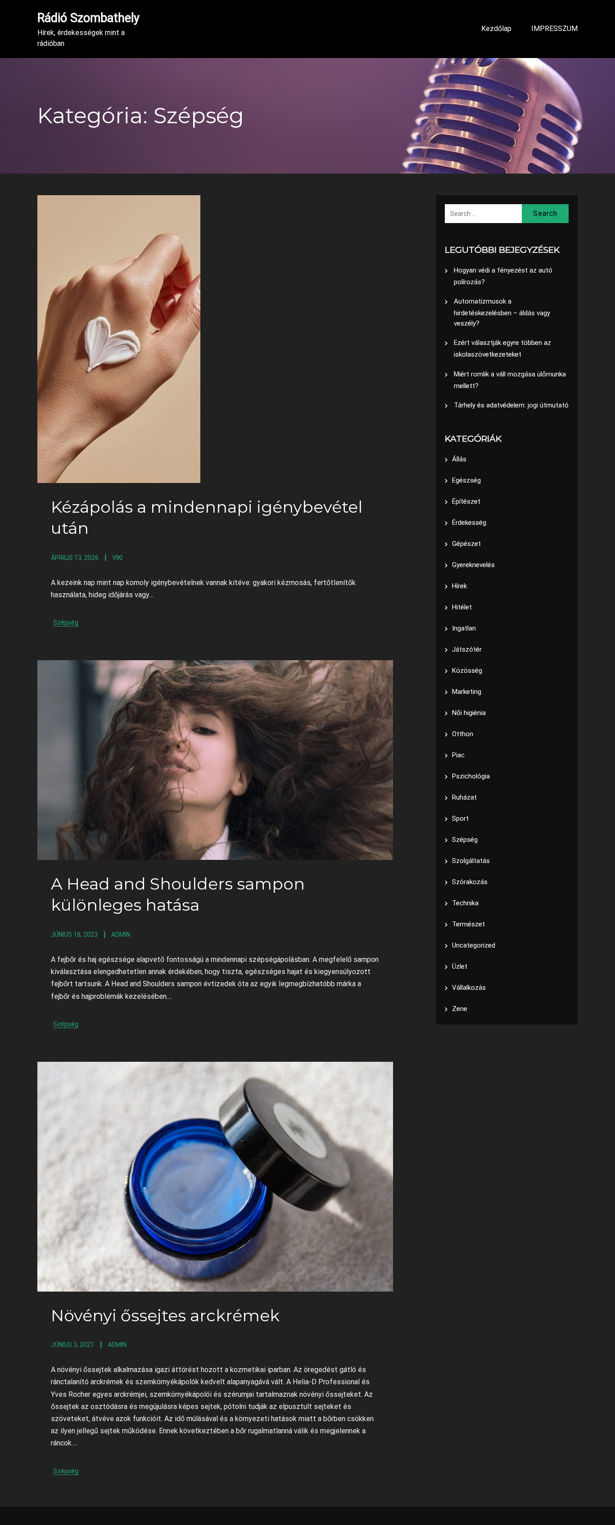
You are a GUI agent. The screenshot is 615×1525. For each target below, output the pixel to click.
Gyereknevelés (473, 565)
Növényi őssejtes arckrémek (165, 1315)
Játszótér (467, 649)
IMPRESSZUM (554, 28)
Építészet (466, 501)
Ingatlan (464, 628)
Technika (465, 903)
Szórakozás (470, 882)
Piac (458, 755)
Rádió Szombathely (88, 18)
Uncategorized (473, 945)
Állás (459, 459)
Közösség (467, 670)
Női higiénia (469, 713)
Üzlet (459, 966)
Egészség (466, 480)
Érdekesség (469, 523)
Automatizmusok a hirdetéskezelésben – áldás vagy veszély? (502, 312)
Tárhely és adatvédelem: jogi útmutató (511, 405)
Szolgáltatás (471, 861)
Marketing (466, 692)
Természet (468, 924)
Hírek (459, 586)
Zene (459, 1009)
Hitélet (462, 607)
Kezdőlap (496, 28)
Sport (460, 818)
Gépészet (466, 544)
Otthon (462, 734)
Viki (117, 557)
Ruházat (464, 797)
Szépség (65, 622)
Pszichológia (471, 776)
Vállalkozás (469, 988)
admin (120, 934)
